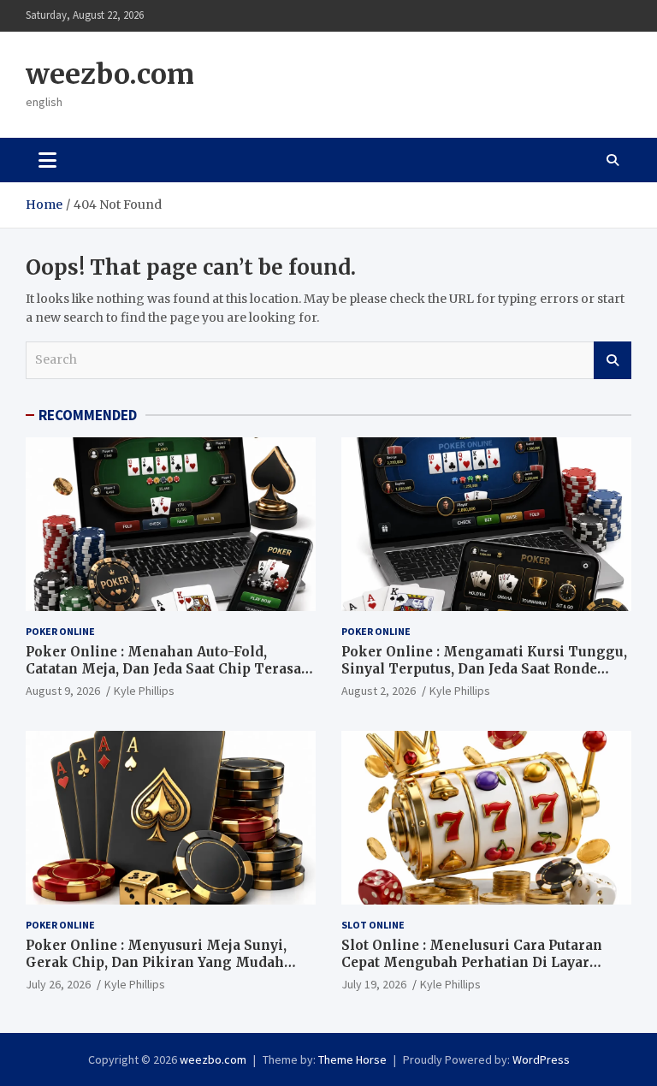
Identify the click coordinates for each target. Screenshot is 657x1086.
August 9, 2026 (63, 690)
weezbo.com (110, 74)
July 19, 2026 (373, 984)
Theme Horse (352, 1059)
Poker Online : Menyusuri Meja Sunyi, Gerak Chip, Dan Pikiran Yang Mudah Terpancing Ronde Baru (156, 962)
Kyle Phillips (144, 690)
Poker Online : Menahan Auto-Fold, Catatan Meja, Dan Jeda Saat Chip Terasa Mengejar (163, 668)
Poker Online (60, 631)
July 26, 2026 (58, 984)
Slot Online (373, 924)
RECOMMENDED (87, 415)
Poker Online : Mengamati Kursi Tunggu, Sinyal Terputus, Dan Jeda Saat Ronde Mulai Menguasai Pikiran (484, 668)
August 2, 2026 (378, 690)
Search (612, 360)
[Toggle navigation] (47, 160)
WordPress (541, 1059)
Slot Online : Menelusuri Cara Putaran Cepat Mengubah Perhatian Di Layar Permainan (471, 962)
